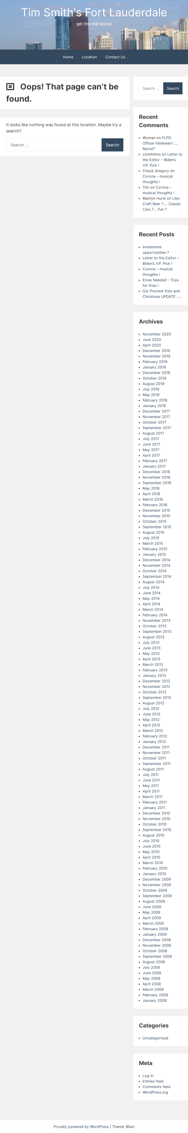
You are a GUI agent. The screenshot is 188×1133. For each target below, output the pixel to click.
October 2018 (154, 378)
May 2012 (151, 719)
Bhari (130, 1126)
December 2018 (156, 372)
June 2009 (152, 906)
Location (89, 57)
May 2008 (151, 978)
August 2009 (154, 901)
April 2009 (152, 917)
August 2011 (153, 769)
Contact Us (115, 57)
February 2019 (155, 361)
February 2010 (155, 868)
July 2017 (151, 438)
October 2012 (154, 692)
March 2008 (153, 989)
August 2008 (154, 962)
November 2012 (156, 686)
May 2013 (151, 653)
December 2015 (156, 510)
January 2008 (155, 1000)
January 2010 (154, 873)
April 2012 (151, 725)
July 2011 (151, 774)
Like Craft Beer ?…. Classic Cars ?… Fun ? (162, 204)
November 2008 (157, 945)
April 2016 (151, 493)
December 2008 (157, 940)
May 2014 (151, 598)
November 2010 (156, 818)
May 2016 (151, 488)
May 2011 (151, 785)
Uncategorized (155, 1038)
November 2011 (156, 752)
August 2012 (153, 703)
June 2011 (151, 780)
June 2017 (151, 444)
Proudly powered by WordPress (82, 1126)
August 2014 (153, 582)
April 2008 (152, 984)
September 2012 (157, 697)
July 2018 (151, 389)
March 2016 (153, 499)
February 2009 (155, 928)
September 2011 (157, 763)
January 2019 (154, 367)
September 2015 (157, 527)
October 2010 (154, 824)
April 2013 (151, 659)
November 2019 (156, 356)
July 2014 (151, 587)
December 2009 (157, 879)
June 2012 (151, 714)
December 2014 (156, 560)
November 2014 (156, 565)
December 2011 (156, 747)
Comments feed (156, 1086)
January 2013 (154, 675)
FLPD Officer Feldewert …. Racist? (160, 143)
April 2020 (152, 345)
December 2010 (156, 813)
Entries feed (153, 1081)
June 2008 (152, 973)
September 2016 (157, 482)
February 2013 (155, 670)
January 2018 (154, 405)
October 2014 (154, 571)
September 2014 (157, 576)
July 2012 (151, 708)
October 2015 (154, 521)
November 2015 (156, 515)
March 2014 (153, 609)
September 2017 (157, 427)
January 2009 (155, 934)
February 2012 (155, 736)
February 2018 (155, 400)
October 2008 (155, 951)
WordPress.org (155, 1092)
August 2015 (153, 532)
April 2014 (151, 604)
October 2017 (154, 422)
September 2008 (157, 956)
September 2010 (157, 829)
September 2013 (157, 631)
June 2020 (152, 339)
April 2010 (151, 857)
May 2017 (151, 449)
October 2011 (154, 758)
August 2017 (153, 433)
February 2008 (155, 995)
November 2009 (157, 884)
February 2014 (155, 615)
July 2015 (151, 538)
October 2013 (154, 626)
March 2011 (152, 796)
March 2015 (153, 543)
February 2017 (155, 460)
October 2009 (155, 890)
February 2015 (155, 549)
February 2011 (155, 802)
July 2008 (151, 967)
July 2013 (151, 642)
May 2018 (151, 394)
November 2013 (156, 620)
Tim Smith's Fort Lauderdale (94, 12)
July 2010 (151, 840)
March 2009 (153, 923)
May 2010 (151, 851)
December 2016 (156, 471)
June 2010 (151, 846)
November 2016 (156, 477)
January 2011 (154, 807)
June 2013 (151, 648)
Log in (148, 1075)
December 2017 (156, 411)
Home (68, 57)
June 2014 (151, 593)
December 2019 (156, 350)
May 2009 (151, 912)
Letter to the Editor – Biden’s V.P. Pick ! (162, 159)
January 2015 (154, 554)
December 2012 (156, 681)
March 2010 (153, 862)
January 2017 (154, 466)
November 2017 (156, 416)
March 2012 (153, 730)
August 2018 (153, 383)
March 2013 (153, 664)
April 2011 (151, 791)
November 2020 (157, 334)
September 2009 (157, 895)
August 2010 (153, 835)
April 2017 (151, 455)
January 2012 (154, 741)
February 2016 (155, 504)
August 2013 (153, 637)
